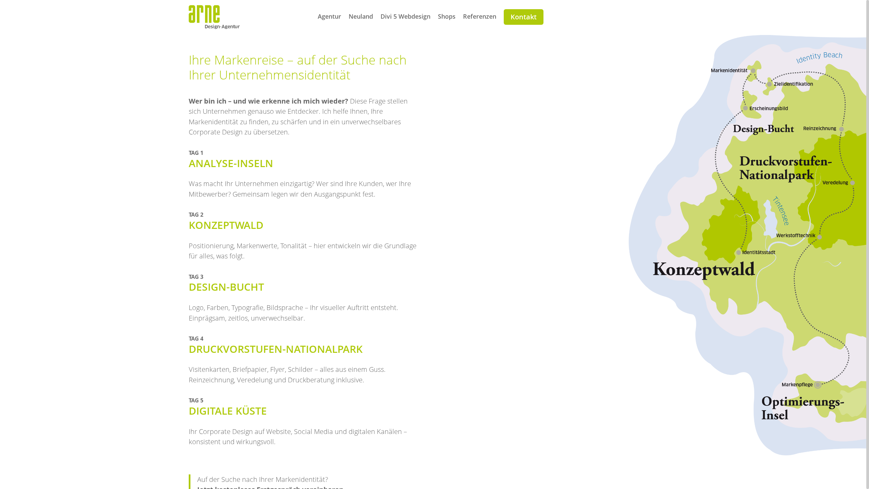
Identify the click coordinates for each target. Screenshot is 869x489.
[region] (434, 244)
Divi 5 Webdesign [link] (405, 17)
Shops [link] (447, 17)
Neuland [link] (361, 17)
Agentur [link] (329, 17)
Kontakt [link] (524, 16)
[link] (214, 27)
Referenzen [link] (479, 17)
